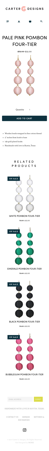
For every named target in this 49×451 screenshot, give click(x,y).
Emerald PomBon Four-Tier (24, 268)
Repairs (26, 417)
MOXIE (31, 443)
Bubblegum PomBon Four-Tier (24, 374)
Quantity (20, 110)
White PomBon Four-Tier (24, 215)
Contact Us (12, 417)
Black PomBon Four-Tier (24, 321)
